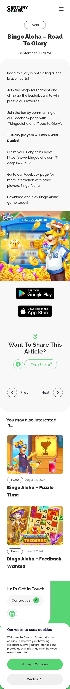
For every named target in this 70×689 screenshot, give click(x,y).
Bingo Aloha (30, 185)
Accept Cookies (35, 664)
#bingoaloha (17, 123)
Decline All (35, 679)
